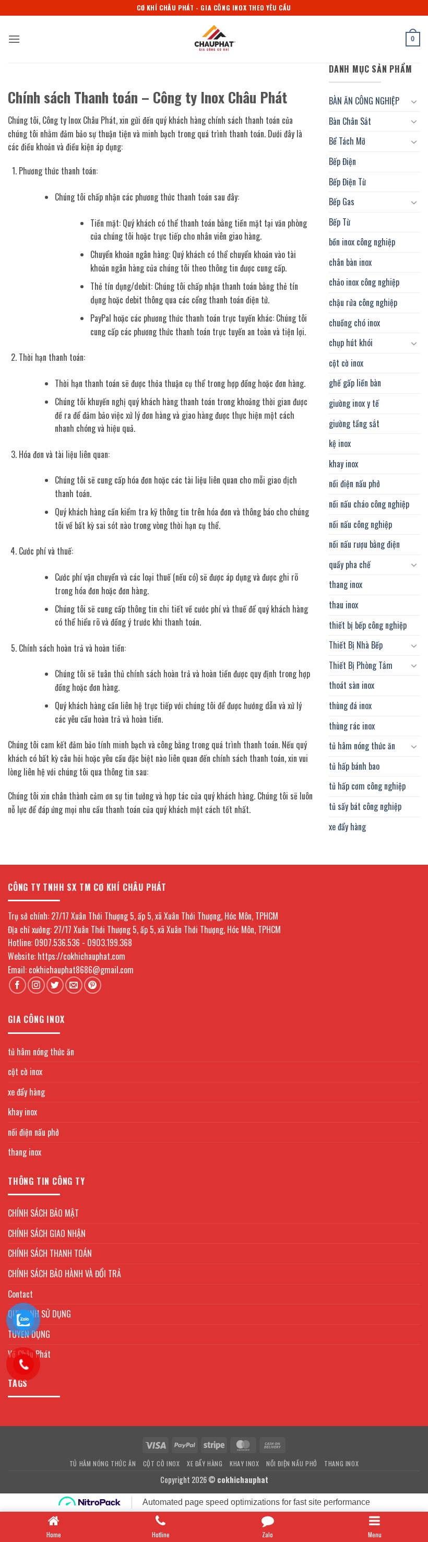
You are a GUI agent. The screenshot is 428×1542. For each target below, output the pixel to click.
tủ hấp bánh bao (354, 766)
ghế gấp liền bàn (355, 382)
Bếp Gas (341, 201)
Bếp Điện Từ (347, 181)
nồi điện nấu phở (354, 483)
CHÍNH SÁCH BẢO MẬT (43, 1213)
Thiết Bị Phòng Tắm (361, 665)
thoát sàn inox (351, 685)
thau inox (343, 604)
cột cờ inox (346, 363)
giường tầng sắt (354, 423)
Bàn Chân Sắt (350, 121)
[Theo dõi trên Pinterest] (92, 985)
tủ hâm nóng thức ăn (362, 745)
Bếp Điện (342, 161)
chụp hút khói (351, 342)
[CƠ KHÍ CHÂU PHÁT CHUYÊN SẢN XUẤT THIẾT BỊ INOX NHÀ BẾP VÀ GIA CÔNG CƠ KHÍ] (214, 39)
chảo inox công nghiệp (364, 282)
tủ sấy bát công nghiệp (365, 806)
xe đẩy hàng (347, 826)
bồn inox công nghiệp (362, 242)
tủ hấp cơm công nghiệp (367, 786)
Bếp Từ (339, 222)
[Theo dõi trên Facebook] (17, 985)
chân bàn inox (350, 262)
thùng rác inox (352, 726)
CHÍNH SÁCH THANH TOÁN (50, 1253)
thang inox (345, 584)
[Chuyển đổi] (414, 101)
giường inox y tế (354, 403)
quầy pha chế (350, 564)
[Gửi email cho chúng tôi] (73, 985)
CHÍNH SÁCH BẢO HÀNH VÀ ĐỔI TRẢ (64, 1273)
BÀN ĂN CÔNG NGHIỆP (364, 101)
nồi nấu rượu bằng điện (364, 544)
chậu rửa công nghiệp (363, 302)
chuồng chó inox (354, 322)
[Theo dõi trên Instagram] (36, 985)
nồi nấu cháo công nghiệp (369, 504)
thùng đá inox (350, 705)
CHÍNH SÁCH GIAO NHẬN (47, 1233)
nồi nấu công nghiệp (360, 524)
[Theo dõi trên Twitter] (55, 985)
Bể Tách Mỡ (347, 141)
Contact (20, 1294)
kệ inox (340, 443)
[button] (14, 39)
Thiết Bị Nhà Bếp (356, 645)
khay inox (343, 463)
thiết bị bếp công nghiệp (368, 625)
